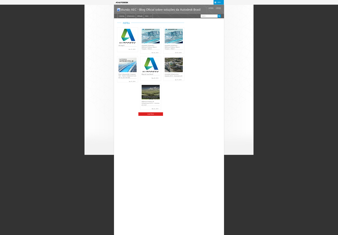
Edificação (140, 16)
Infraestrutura (130, 16)
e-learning (121, 16)
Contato (218, 8)
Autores (211, 8)
